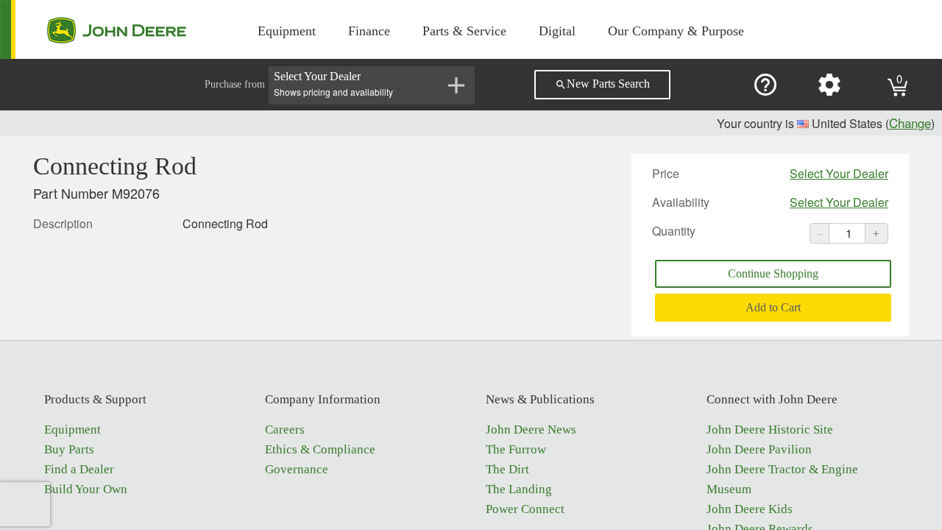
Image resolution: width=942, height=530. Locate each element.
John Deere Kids (749, 509)
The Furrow (516, 449)
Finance (369, 31)
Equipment (287, 31)
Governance (296, 469)
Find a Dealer (79, 469)
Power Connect (525, 509)
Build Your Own (85, 489)
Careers (285, 430)
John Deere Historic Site (769, 430)
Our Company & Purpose (676, 31)
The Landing (519, 489)
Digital (557, 31)
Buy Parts (69, 449)
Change (910, 122)
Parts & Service (464, 31)
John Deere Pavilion (759, 449)
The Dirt (507, 469)
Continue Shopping (773, 273)
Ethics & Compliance (320, 449)
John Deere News (531, 430)
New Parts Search (602, 84)
